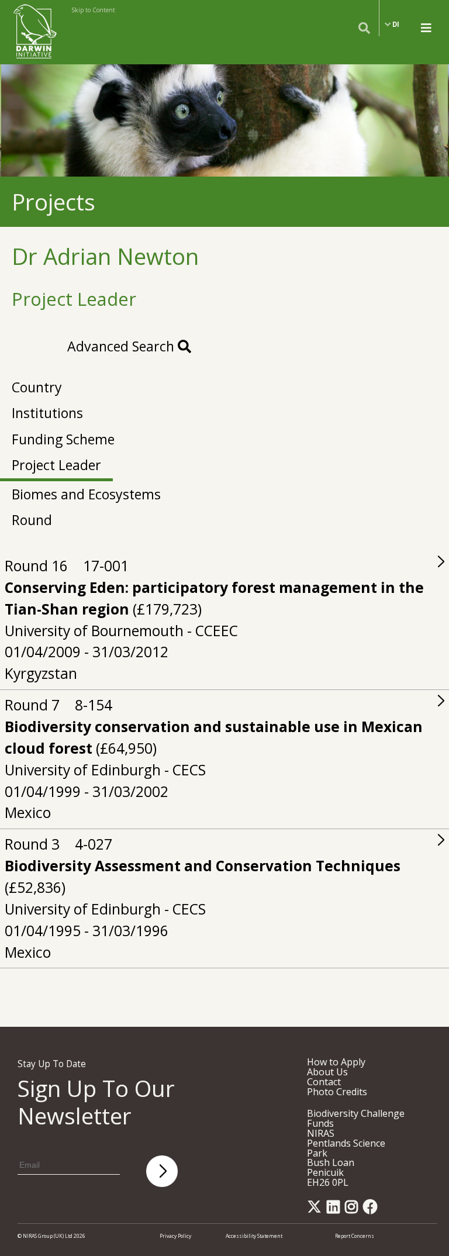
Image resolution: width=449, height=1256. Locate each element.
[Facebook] (372, 1210)
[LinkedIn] (335, 1210)
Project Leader (56, 465)
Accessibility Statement (254, 1236)
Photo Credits (337, 1091)
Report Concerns (354, 1236)
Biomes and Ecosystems (86, 494)
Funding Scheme (63, 439)
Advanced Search (122, 346)
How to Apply (336, 1061)
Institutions (47, 412)
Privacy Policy (175, 1236)
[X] (316, 1210)
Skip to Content (93, 10)
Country (37, 387)
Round (32, 519)
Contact (324, 1081)
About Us (327, 1071)
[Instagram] (353, 1210)
